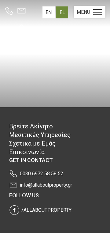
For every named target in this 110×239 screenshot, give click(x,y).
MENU (83, 12)
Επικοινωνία (27, 152)
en (49, 12)
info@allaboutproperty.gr (46, 185)
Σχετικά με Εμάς (32, 143)
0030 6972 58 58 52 (41, 173)
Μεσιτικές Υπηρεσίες (40, 134)
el (62, 12)
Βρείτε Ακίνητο (31, 126)
